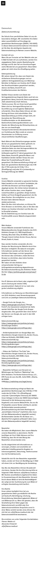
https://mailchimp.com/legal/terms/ (18, 381)
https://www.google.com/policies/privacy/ (18, 323)
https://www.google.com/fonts (13, 305)
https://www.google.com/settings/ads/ (17, 328)
